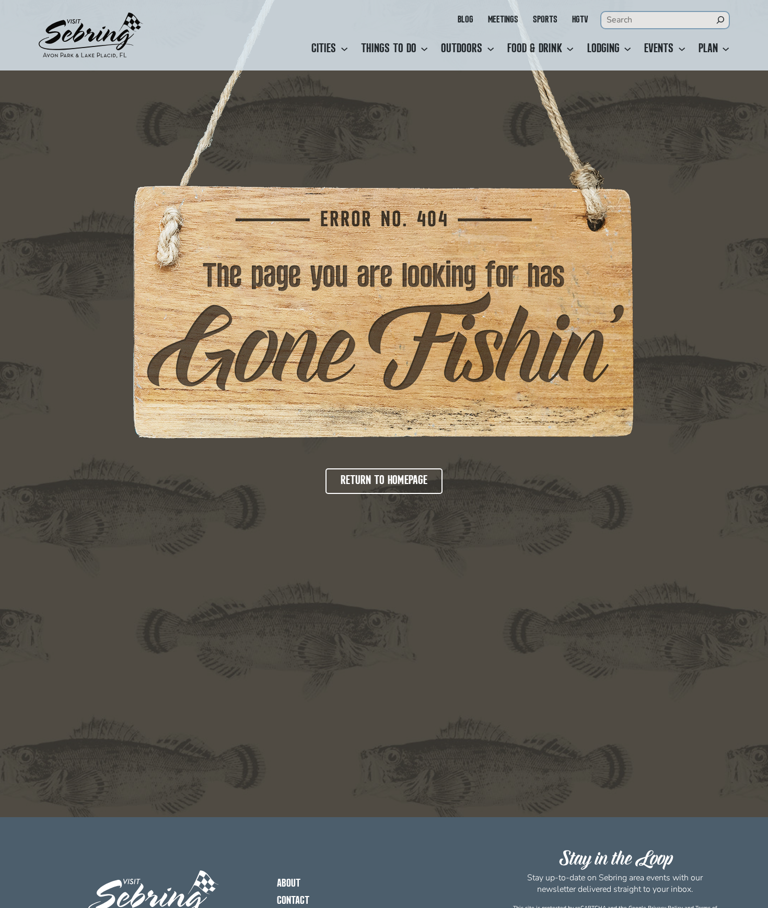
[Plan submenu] (725, 49)
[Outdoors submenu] (490, 49)
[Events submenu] (681, 49)
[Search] (720, 20)
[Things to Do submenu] (424, 49)
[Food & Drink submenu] (570, 49)
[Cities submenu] (344, 49)
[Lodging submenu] (627, 49)
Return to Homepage (384, 481)
